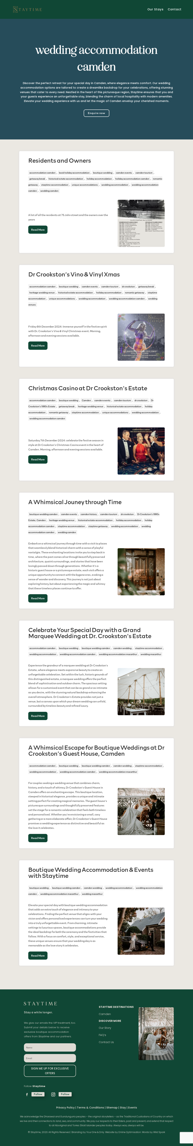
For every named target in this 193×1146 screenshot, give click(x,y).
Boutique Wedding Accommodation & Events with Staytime (90, 872)
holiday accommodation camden (132, 178)
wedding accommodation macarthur (118, 654)
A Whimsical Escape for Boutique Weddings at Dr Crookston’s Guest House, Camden (96, 750)
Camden (86, 400)
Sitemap (112, 1107)
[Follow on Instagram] (53, 1095)
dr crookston (128, 286)
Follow (38, 1094)
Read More (38, 229)
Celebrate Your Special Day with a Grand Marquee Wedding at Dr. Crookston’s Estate (89, 632)
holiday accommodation (99, 178)
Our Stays (155, 9)
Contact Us (106, 1042)
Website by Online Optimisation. (123, 1132)
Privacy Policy (65, 1107)
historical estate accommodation (66, 178)
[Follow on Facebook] (27, 1095)
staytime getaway (98, 526)
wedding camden (49, 190)
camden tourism (144, 172)
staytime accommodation (54, 184)
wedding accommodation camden (127, 298)
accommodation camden (42, 172)
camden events (124, 172)
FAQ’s (102, 1035)
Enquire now (96, 113)
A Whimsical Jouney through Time (75, 502)
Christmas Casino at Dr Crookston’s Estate (87, 388)
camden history (89, 514)
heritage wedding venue (42, 292)
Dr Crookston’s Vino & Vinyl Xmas (74, 274)
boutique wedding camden (43, 514)
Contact (175, 9)
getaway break (37, 178)
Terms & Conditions (90, 1107)
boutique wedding (102, 172)
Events (132, 1107)
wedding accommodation (114, 184)
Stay (123, 1107)
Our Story (105, 1028)
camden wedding (122, 648)
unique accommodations (85, 184)
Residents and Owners (59, 160)
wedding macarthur (151, 654)
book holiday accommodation (74, 172)
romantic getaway (134, 292)
